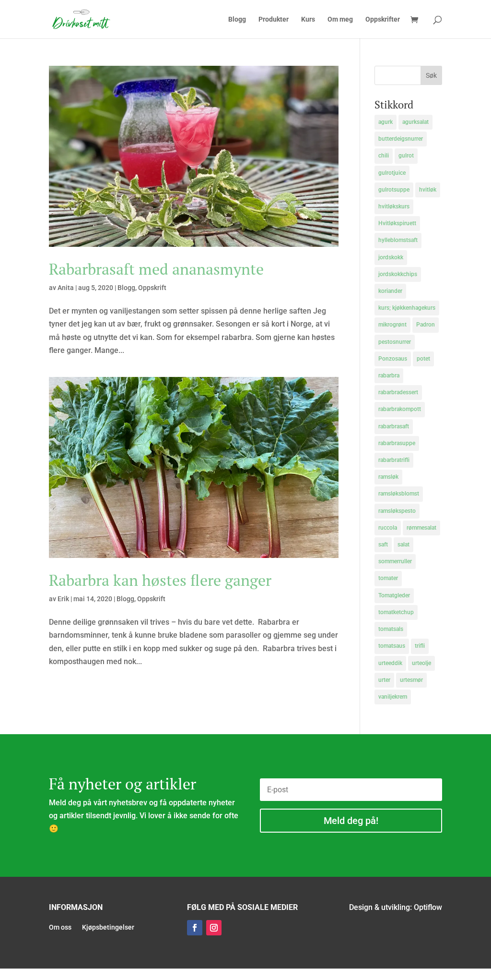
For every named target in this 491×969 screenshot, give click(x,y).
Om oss (60, 927)
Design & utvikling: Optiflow (395, 907)
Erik (63, 599)
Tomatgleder (394, 595)
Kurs (308, 19)
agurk (385, 122)
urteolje (421, 663)
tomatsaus (391, 645)
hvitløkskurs (393, 206)
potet (423, 358)
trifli (420, 645)
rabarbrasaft (393, 426)
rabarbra (388, 375)
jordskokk (390, 257)
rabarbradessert (398, 392)
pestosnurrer (394, 342)
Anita (66, 287)
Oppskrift (152, 287)
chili (383, 155)
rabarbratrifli (393, 460)
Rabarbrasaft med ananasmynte (156, 269)
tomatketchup (396, 612)
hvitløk (427, 189)
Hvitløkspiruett (397, 223)
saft (383, 544)
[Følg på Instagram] (214, 927)
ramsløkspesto (397, 511)
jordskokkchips (397, 274)
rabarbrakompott (399, 409)
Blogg (237, 19)
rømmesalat (421, 527)
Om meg (340, 19)
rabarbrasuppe (396, 443)
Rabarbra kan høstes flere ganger (160, 580)
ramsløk (388, 476)
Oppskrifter (382, 19)
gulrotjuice (392, 173)
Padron (425, 324)
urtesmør (411, 680)
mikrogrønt (392, 324)
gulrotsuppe (393, 189)
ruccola (387, 527)
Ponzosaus (392, 358)
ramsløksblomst (398, 493)
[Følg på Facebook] (194, 927)
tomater (388, 578)
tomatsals (390, 629)
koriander (390, 291)
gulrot (406, 155)
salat (403, 544)
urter (384, 680)
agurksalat (415, 122)
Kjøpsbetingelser (108, 927)
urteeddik (390, 663)
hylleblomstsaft (398, 240)
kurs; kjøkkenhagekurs (406, 307)
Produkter (273, 19)
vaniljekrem (392, 696)
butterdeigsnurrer (400, 138)
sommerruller (395, 561)
